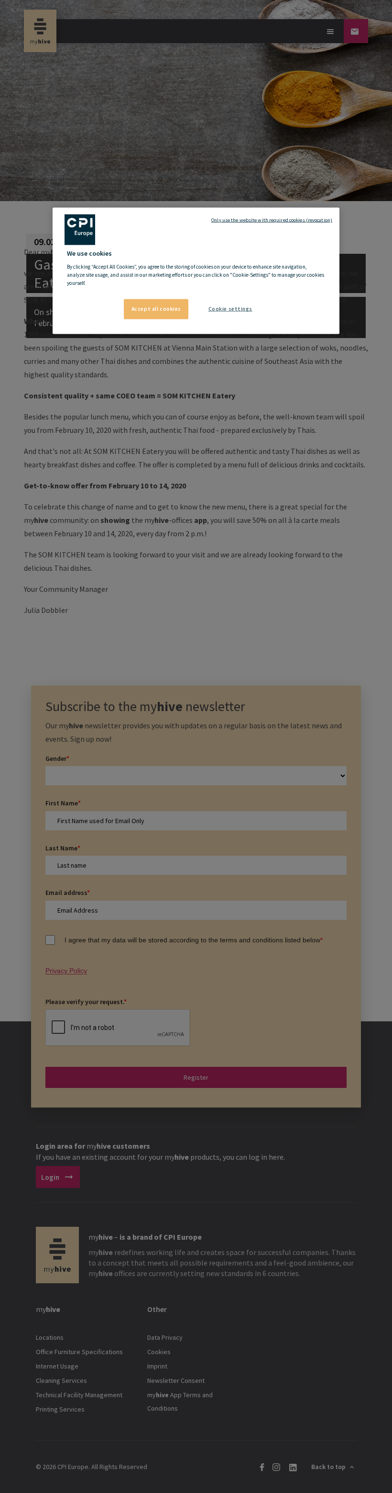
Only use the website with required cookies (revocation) (271, 219)
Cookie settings (230, 308)
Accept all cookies (156, 308)
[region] (196, 270)
